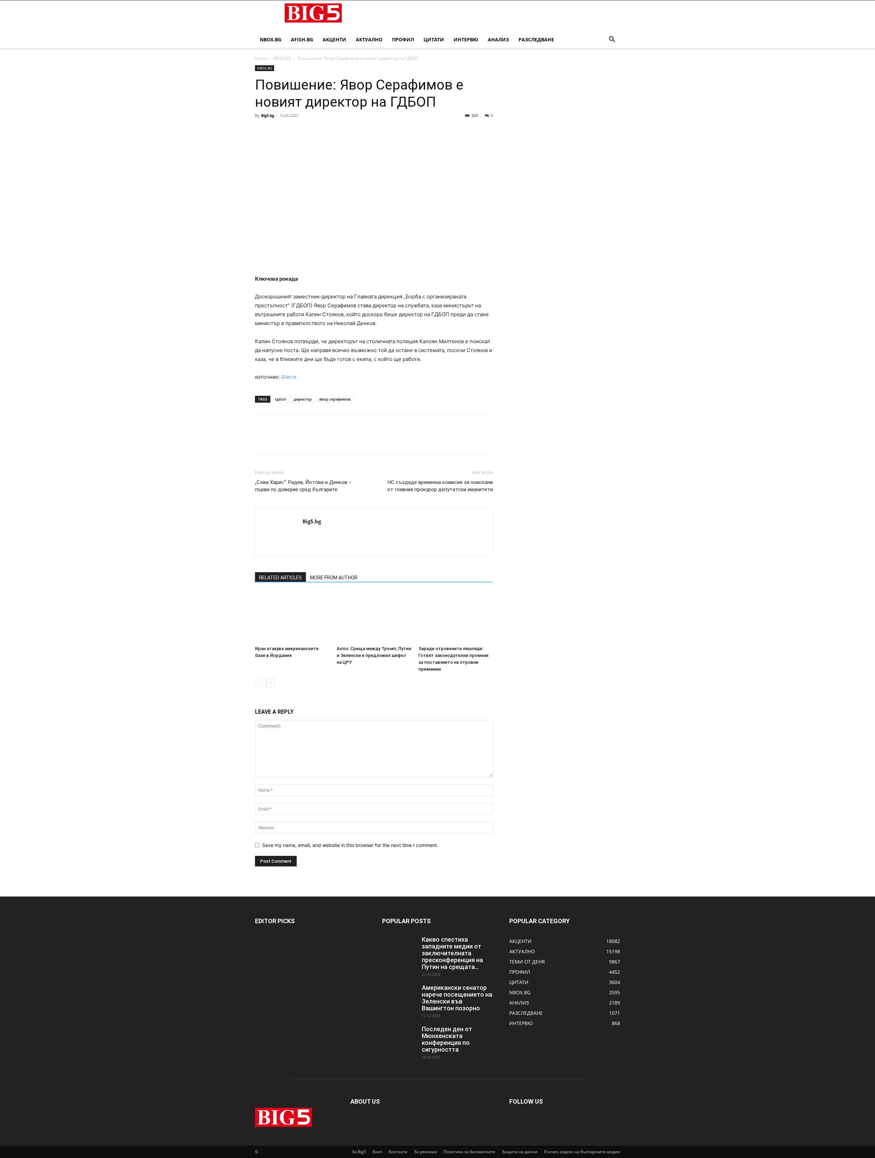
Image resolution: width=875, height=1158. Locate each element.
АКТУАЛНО (369, 39)
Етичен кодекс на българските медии (582, 1152)
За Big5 (359, 1152)
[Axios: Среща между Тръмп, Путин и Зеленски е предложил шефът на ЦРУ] (374, 617)
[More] (325, 131)
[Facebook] (262, 131)
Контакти (398, 1152)
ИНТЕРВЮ (466, 39)
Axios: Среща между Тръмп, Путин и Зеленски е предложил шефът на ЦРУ (374, 655)
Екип (377, 1152)
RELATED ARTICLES (280, 577)
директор (303, 399)
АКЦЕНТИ (334, 39)
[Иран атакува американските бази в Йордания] (292, 617)
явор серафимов (335, 399)
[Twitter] (277, 131)
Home (261, 58)
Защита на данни (520, 1152)
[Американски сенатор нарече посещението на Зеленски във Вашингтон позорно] (399, 996)
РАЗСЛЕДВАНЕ (536, 39)
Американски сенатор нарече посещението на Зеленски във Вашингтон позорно (457, 998)
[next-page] (270, 682)
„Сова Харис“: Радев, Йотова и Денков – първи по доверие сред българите (303, 486)
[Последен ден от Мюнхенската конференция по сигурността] (399, 1038)
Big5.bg (267, 115)
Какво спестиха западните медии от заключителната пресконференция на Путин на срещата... (452, 953)
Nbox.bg (270, 39)
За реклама (425, 1152)
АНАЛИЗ (498, 39)
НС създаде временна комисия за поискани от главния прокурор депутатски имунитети (440, 486)
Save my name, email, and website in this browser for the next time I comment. (350, 845)
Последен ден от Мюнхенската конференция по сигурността (447, 1039)
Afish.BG (302, 39)
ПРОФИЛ (403, 39)
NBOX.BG (282, 58)
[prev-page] (259, 682)
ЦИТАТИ (433, 39)
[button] (612, 40)
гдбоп (280, 399)
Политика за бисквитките (469, 1152)
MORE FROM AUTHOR (334, 577)
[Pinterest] (293, 131)
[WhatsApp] (309, 131)
